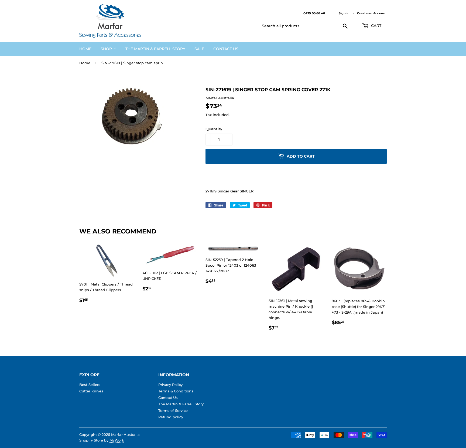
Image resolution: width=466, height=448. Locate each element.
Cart (375, 25)
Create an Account (372, 13)
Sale (199, 48)
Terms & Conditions (175, 391)
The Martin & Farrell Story (155, 48)
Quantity (213, 129)
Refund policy (170, 417)
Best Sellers (89, 384)
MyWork (116, 440)
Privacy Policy (170, 384)
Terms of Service (173, 410)
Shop (107, 48)
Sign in (344, 13)
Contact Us (225, 48)
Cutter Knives (91, 391)
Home (85, 48)
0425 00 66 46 (314, 13)
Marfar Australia (125, 434)
